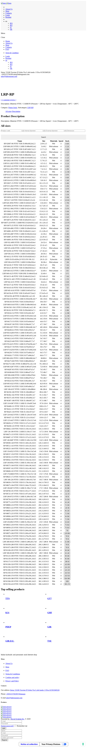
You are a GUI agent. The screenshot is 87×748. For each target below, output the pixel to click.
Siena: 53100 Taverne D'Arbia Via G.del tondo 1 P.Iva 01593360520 (34, 690)
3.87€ (67, 175)
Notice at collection (29, 744)
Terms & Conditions (12, 674)
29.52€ (67, 417)
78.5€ (67, 536)
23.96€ (67, 415)
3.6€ (67, 271)
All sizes (8, 111)
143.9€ (67, 508)
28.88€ (67, 259)
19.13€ (67, 358)
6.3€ (67, 231)
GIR (49, 627)
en (6, 60)
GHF (49, 612)
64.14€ (67, 502)
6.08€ (67, 310)
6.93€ (67, 248)
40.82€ (67, 446)
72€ (67, 530)
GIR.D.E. (9, 641)
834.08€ (67, 578)
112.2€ (67, 494)
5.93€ (67, 197)
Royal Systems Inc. (18, 719)
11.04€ (67, 172)
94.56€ (67, 516)
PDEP (8, 627)
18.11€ (67, 353)
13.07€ (67, 223)
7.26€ (67, 254)
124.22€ (67, 567)
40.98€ (67, 426)
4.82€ (67, 144)
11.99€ (67, 313)
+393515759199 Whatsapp (15, 694)
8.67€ (67, 285)
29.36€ (67, 412)
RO (11, 23)
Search (43, 137)
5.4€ (67, 206)
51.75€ (67, 369)
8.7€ (67, 273)
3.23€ (67, 194)
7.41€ (67, 245)
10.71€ (67, 302)
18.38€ (67, 465)
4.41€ (67, 225)
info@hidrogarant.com (9, 76)
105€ (67, 581)
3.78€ (67, 203)
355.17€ (67, 584)
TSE (49, 641)
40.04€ (67, 480)
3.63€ (67, 282)
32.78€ (67, 451)
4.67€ (67, 189)
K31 (7, 612)
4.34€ (67, 180)
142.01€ (67, 573)
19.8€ (67, 355)
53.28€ (67, 485)
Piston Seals (12, 108)
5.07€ (67, 209)
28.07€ (67, 395)
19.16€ (67, 350)
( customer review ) (8, 100)
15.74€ (67, 327)
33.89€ (67, 429)
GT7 (49, 598)
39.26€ (67, 471)
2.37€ (67, 279)
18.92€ (67, 200)
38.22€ (67, 474)
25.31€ (67, 372)
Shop (7, 11)
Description (16, 111)
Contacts (8, 13)
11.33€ (67, 316)
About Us (8, 9)
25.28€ (67, 420)
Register (8, 17)
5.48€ (67, 183)
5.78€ (67, 364)
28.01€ (67, 392)
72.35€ (67, 513)
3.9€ (67, 296)
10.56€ (67, 299)
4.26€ (67, 169)
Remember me (22, 726)
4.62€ (67, 217)
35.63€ (67, 463)
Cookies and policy (12, 677)
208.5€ (67, 561)
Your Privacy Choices (50, 744)
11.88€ (67, 324)
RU (11, 25)
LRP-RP (30, 108)
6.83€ (67, 242)
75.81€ (67, 525)
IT (11, 27)
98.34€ (67, 550)
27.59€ (67, 409)
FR (11, 29)
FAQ (7, 49)
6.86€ (67, 220)
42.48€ (67, 542)
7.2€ (67, 288)
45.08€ (67, 488)
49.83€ (67, 482)
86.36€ (67, 559)
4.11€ (67, 146)
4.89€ (67, 149)
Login (7, 15)
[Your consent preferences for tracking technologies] (83, 744)
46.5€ (67, 477)
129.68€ (67, 533)
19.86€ (67, 347)
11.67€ (67, 344)
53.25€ (67, 499)
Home (7, 41)
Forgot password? (7, 726)
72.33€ (67, 505)
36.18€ (67, 423)
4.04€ (67, 307)
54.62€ (67, 522)
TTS (7, 598)
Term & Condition (12, 53)
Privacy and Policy (12, 681)
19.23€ (67, 367)
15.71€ (67, 319)
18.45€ (67, 330)
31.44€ (67, 440)
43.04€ (67, 457)
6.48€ (67, 228)
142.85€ (67, 564)
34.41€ (67, 443)
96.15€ (67, 511)
